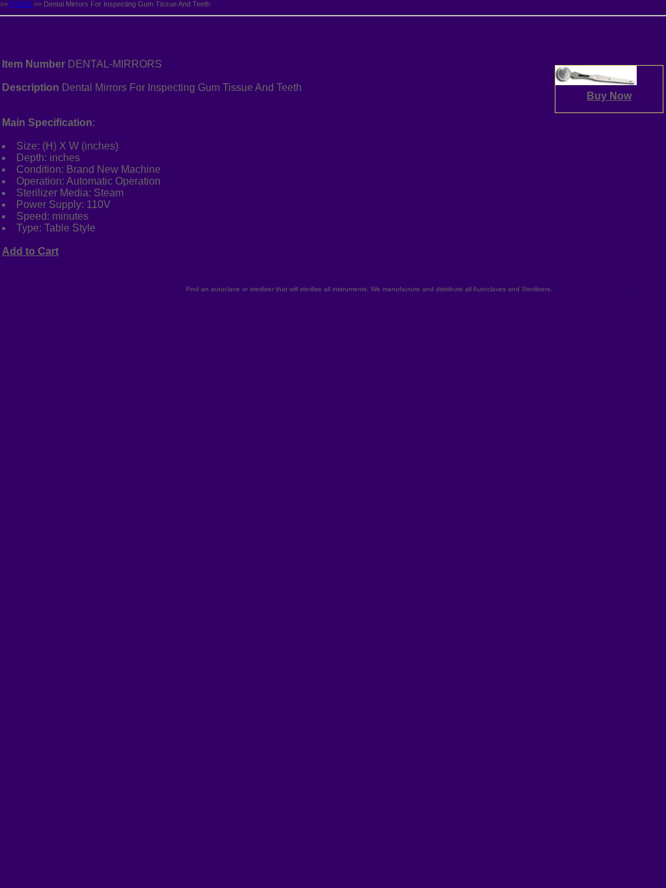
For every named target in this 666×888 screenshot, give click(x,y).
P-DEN (22, 4)
